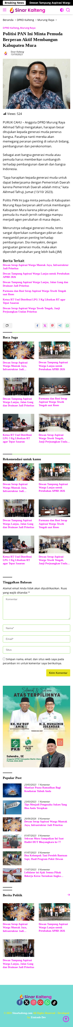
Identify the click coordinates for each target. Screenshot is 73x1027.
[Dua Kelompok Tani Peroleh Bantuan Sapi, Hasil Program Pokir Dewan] (12, 858)
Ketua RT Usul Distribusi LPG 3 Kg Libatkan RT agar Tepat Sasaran (34, 301)
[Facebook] (20, 1002)
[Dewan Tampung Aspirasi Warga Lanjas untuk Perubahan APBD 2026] (54, 350)
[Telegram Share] (60, 325)
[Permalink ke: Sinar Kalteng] (6, 53)
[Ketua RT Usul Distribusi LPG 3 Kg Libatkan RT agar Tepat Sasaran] (18, 423)
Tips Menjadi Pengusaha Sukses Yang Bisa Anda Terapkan (45, 806)
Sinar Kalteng (17, 51)
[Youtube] (40, 1002)
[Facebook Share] (37, 325)
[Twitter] (27, 1002)
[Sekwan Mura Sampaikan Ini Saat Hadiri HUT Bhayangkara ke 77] (12, 841)
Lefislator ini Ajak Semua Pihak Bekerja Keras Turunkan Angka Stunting (42, 874)
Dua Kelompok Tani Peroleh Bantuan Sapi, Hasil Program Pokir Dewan (45, 857)
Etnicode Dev (38, 1017)
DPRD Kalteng (11, 27)
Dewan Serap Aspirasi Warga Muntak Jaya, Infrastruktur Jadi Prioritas (36, 267)
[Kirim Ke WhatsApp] (67, 325)
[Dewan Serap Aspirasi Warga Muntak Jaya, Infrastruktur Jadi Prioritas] (18, 350)
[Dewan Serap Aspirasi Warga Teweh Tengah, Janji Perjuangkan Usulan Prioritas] (54, 423)
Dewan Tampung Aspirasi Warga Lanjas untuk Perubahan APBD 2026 (36, 275)
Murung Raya (28, 27)
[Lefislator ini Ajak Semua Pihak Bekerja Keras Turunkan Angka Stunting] (12, 875)
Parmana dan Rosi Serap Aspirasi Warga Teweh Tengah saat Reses (34, 293)
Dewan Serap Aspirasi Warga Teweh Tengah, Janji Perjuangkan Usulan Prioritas (31, 310)
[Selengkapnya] (68, 894)
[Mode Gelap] (62, 10)
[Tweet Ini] (45, 325)
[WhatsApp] (47, 1002)
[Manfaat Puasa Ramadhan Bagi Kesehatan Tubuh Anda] (12, 790)
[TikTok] (54, 1003)
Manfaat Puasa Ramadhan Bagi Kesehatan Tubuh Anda (42, 789)
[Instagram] (33, 1002)
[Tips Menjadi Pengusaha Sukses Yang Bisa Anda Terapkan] (12, 807)
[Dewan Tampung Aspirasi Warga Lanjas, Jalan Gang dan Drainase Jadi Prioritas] (18, 386)
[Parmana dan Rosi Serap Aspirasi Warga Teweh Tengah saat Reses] (54, 386)
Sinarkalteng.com (22, 1013)
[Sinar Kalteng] (28, 10)
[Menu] (5, 10)
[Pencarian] (68, 10)
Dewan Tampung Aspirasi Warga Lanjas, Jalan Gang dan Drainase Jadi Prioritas (35, 284)
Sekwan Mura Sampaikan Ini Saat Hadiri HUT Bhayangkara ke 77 (44, 840)
